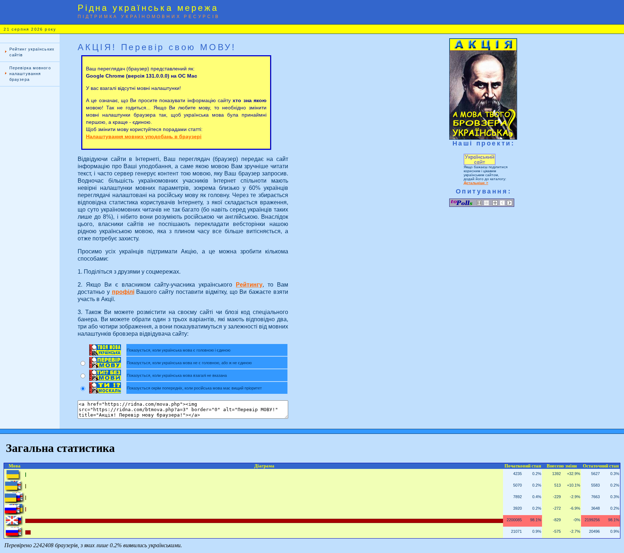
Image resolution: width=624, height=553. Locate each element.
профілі (123, 292)
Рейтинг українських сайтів (32, 52)
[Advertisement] (30, 208)
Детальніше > (476, 183)
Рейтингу (249, 285)
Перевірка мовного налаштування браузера (30, 74)
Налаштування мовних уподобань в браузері (144, 136)
